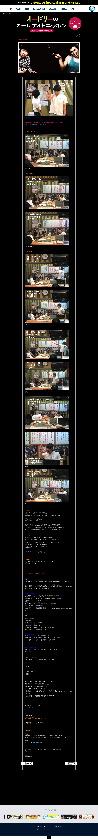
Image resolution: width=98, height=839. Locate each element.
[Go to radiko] (92, 8)
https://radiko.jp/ (37, 742)
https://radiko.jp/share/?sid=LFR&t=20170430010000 (37, 124)
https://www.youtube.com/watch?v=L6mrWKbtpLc (36, 552)
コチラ (35, 723)
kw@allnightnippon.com (30, 707)
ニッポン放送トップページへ (39, 826)
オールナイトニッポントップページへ (56, 826)
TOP (4, 13)
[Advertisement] (49, 783)
